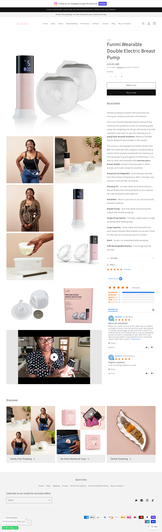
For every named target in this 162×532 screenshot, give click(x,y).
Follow (102, 3)
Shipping (120, 67)
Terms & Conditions (78, 486)
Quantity (110, 72)
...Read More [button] (135, 339)
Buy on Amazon (113, 103)
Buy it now (131, 92)
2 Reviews (127, 269)
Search (41, 486)
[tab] (113, 310)
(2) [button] (119, 292)
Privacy (65, 486)
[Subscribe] (49, 500)
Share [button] (112, 265)
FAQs (48, 486)
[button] (143, 23)
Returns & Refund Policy (98, 486)
